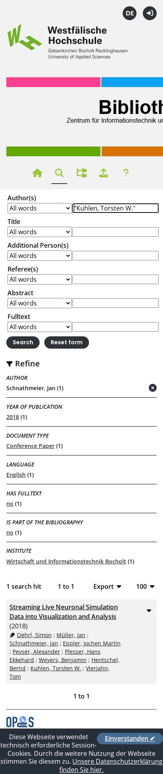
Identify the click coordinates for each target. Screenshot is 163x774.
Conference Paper (30, 446)
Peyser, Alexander (36, 651)
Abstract (20, 292)
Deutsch (129, 13)
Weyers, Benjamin (63, 660)
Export (103, 586)
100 (141, 586)
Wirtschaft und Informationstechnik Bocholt (66, 561)
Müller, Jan (71, 635)
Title (14, 221)
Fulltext (19, 316)
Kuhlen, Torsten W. (55, 668)
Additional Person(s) (38, 245)
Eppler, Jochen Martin (92, 643)
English (16, 474)
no (9, 503)
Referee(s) (23, 269)
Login (150, 13)
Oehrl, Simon (34, 635)
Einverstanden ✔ (130, 738)
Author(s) (22, 198)
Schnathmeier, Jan (33, 643)
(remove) (137, 388)
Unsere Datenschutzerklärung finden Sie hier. (111, 765)
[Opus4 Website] (20, 725)
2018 (12, 417)
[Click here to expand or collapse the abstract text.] (149, 610)
